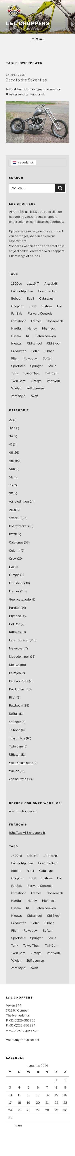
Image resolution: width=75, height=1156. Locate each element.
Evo (59, 306)
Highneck (48, 328)
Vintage (36, 381)
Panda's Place (18, 681)
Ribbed (49, 351)
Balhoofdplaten (22, 291)
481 (11, 461)
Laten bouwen (46, 336)
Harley (32, 328)
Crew (13, 558)
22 (11, 420)
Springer (36, 366)
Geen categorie (20, 599)
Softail (47, 358)
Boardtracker (47, 291)
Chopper (17, 306)
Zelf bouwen (35, 388)
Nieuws (16, 343)
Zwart (34, 396)
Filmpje (14, 575)
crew (32, 306)
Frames (36, 321)
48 (11, 452)
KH (28, 336)
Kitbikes (15, 632)
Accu (12, 510)
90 (11, 493)
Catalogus (46, 298)
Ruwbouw (31, 358)
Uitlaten (14, 754)
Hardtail (16, 328)
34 (11, 436)
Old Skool (53, 343)
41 (10, 444)
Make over (16, 648)
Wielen (16, 388)
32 (11, 428)
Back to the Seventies (26, 80)
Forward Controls (40, 313)
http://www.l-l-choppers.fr (27, 832)
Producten (18, 351)
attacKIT (33, 283)
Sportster (18, 366)
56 (11, 477)
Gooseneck (55, 321)
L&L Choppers (28, 23)
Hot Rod (14, 624)
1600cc (16, 283)
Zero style (18, 396)
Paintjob (15, 673)
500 (12, 469)
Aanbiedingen (19, 501)
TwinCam (51, 373)
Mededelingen (19, 656)
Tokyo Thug (31, 373)
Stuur (52, 366)
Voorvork (53, 381)
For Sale (17, 313)
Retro (35, 351)
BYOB (13, 534)
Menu (39, 39)
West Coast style (21, 763)
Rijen (14, 358)
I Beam (16, 336)
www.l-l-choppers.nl (23, 811)
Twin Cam (18, 381)
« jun (18, 1125)
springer (15, 722)
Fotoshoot (18, 321)
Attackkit (50, 283)
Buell (30, 298)
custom (46, 306)
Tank (14, 373)
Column (14, 550)
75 (11, 485)
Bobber (16, 298)
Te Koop (14, 730)
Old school (34, 343)
